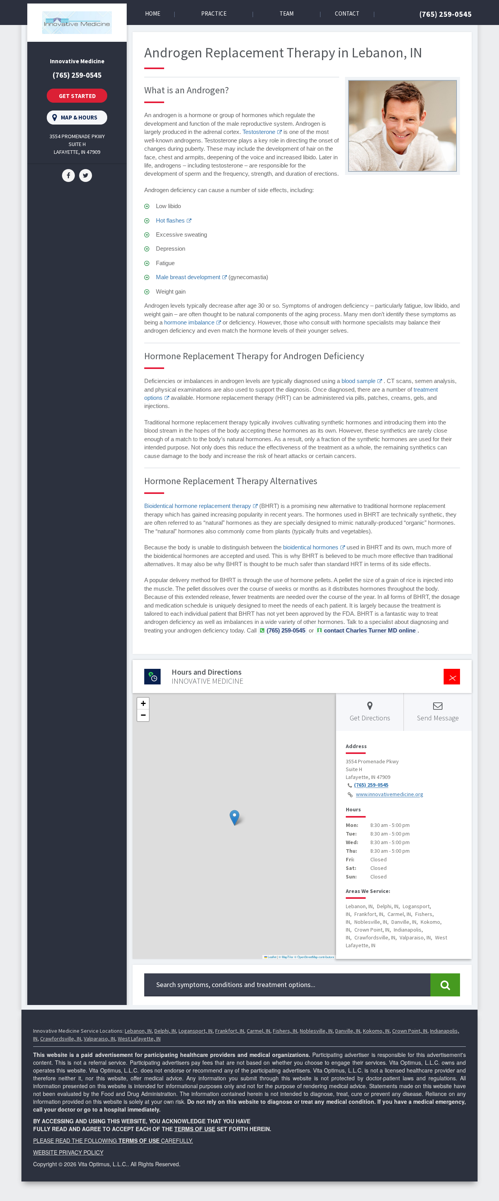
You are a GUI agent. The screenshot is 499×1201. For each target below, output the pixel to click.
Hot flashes (170, 220)
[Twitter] (86, 174)
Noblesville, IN (316, 1030)
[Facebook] (68, 174)
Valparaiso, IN (99, 1038)
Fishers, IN (285, 1030)
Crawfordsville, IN (60, 1038)
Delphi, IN (165, 1030)
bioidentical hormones (310, 547)
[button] (234, 818)
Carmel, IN (258, 1030)
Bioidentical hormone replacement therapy (197, 505)
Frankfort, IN (229, 1030)
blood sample (358, 381)
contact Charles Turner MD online (370, 630)
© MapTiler (286, 957)
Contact (347, 13)
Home (152, 13)
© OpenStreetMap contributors (314, 957)
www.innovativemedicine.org (389, 794)
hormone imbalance (189, 322)
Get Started (77, 96)
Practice (213, 13)
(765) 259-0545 (445, 14)
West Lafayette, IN (139, 1038)
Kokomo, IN (376, 1030)
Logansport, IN (195, 1030)
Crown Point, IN (409, 1030)
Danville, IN (347, 1030)
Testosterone (258, 131)
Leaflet (271, 957)
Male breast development (188, 277)
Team (287, 13)
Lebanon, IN (138, 1030)
